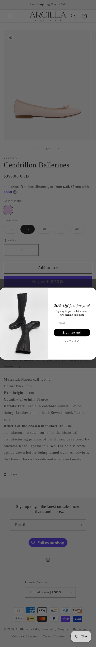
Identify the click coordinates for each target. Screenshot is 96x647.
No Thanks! (71, 340)
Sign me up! (72, 332)
